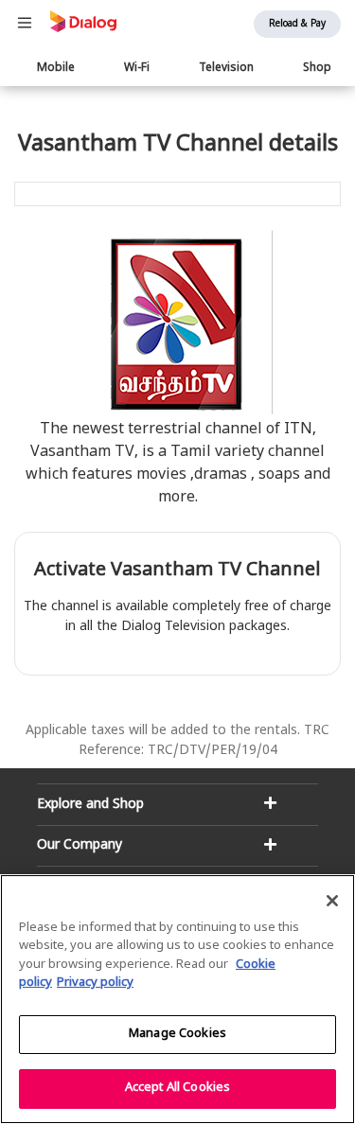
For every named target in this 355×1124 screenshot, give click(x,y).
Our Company (79, 845)
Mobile (56, 68)
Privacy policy (95, 983)
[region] (177, 999)
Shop (317, 68)
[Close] (332, 901)
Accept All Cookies (177, 1088)
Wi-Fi (137, 68)
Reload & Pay (297, 24)
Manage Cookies (177, 1034)
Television (226, 68)
